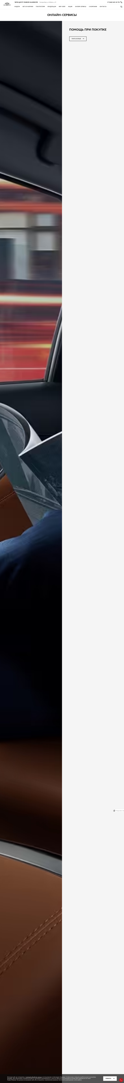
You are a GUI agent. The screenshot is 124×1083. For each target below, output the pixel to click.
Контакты (103, 6)
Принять (108, 1078)
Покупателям (40, 6)
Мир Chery (62, 6)
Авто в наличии (28, 6)
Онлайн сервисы (80, 6)
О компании (93, 6)
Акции (70, 6)
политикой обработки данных (34, 1077)
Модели (17, 6)
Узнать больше (76, 38)
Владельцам (52, 6)
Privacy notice (119, 810)
